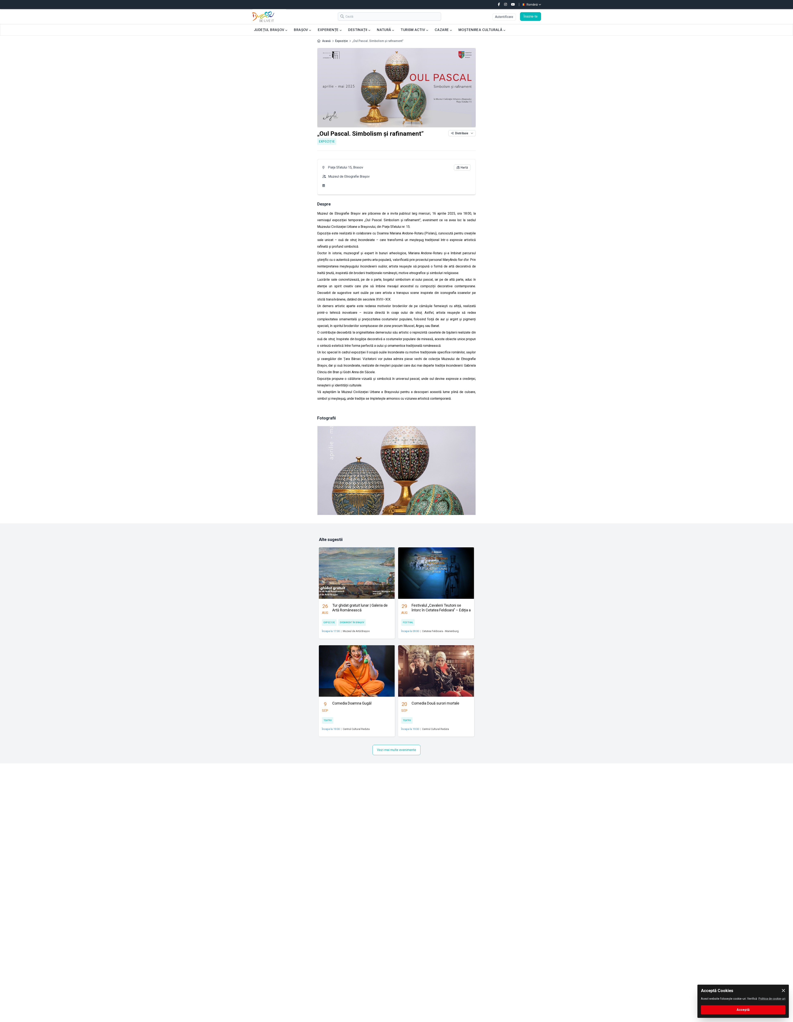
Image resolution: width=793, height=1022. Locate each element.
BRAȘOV (301, 30)
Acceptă (743, 1010)
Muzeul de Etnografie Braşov (349, 176)
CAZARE (442, 30)
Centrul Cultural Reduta (356, 729)
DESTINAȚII (358, 30)
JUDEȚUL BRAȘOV (269, 30)
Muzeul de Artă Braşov (356, 631)
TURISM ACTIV (413, 30)
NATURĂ (384, 30)
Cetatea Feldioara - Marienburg (440, 631)
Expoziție (341, 41)
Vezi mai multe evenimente (396, 750)
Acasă (326, 41)
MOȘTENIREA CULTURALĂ (480, 30)
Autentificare (504, 17)
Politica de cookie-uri (772, 998)
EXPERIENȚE (329, 30)
